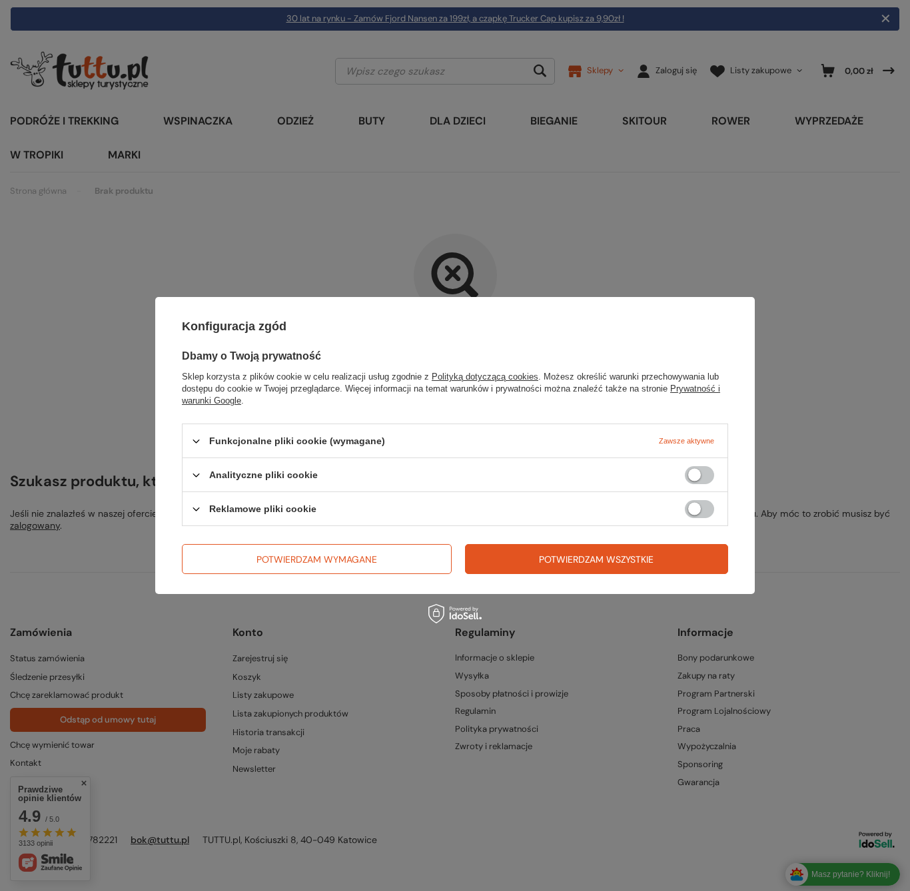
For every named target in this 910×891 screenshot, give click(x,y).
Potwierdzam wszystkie (596, 559)
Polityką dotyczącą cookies (485, 377)
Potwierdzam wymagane (316, 559)
